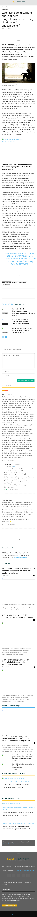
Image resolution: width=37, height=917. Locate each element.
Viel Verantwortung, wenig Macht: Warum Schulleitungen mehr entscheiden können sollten (15, 662)
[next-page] (6, 337)
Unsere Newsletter (8, 548)
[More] (34, 35)
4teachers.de (24, 913)
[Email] (26, 35)
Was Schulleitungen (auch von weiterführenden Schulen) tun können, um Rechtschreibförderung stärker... (17, 738)
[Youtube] (28, 875)
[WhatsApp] (17, 35)
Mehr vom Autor (20, 304)
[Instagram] (13, 875)
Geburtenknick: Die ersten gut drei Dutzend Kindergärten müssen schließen (22, 330)
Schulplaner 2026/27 (19, 882)
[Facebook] (9, 35)
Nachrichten (9, 6)
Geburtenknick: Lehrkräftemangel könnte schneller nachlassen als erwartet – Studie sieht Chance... (18, 570)
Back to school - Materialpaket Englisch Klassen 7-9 (18, 823)
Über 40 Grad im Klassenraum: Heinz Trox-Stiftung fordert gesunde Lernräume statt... (23, 765)
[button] (3, 2)
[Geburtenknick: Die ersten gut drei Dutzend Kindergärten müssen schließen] (6, 330)
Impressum (22, 915)
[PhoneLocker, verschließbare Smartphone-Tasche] (15, 149)
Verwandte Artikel (7, 304)
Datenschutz (15, 915)
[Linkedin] (21, 35)
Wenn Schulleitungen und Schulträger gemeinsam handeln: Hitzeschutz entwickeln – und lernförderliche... (23, 756)
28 (34, 575)
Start (3, 6)
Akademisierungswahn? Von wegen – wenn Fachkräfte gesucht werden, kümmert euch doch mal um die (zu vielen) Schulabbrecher (20, 258)
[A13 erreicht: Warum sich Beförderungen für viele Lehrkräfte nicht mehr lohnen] (18, 634)
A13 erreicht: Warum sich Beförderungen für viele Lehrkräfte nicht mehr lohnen (18, 616)
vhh (14, 466)
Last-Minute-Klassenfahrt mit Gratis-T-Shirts (16, 782)
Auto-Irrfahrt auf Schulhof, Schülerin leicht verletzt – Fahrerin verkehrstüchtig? (21, 322)
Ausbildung (14, 282)
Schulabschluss (6, 284)
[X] (13, 35)
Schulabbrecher (22, 282)
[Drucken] (30, 35)
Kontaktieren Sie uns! (11, 844)
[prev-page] (3, 337)
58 (34, 620)
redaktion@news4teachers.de (25, 870)
